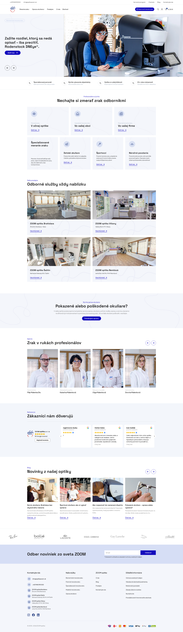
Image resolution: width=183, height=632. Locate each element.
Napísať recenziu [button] (42, 440)
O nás (97, 578)
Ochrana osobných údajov (134, 578)
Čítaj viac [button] (97, 444)
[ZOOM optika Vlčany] (29, 602)
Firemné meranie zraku (73, 582)
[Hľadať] (158, 9)
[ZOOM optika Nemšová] (29, 608)
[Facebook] (33, 615)
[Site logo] (13, 9)
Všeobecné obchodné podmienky (137, 582)
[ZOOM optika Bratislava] (29, 590)
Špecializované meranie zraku (75, 586)
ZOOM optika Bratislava (39, 589)
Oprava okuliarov (71, 594)
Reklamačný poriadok (133, 586)
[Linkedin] (38, 615)
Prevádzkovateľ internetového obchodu (138, 597)
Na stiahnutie (130, 594)
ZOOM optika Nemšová (39, 607)
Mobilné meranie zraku (73, 590)
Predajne (99, 586)
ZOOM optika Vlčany (38, 601)
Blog (97, 582)
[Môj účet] (162, 9)
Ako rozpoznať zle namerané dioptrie (108, 505)
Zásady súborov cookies (133, 590)
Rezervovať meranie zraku (145, 9)
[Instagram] (28, 615)
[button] (7, 68)
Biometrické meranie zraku (74, 578)
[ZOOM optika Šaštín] (29, 596)
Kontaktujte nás (101, 590)
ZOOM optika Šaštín (38, 595)
